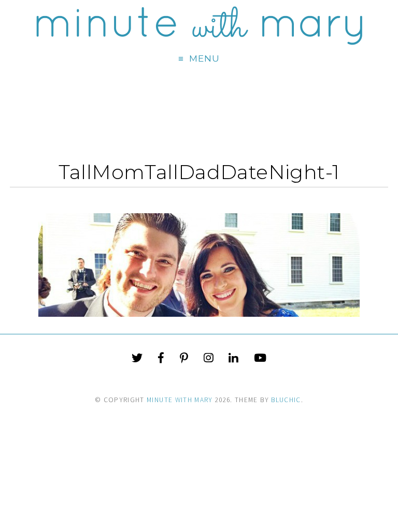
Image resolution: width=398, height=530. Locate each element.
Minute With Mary (180, 399)
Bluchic (286, 399)
